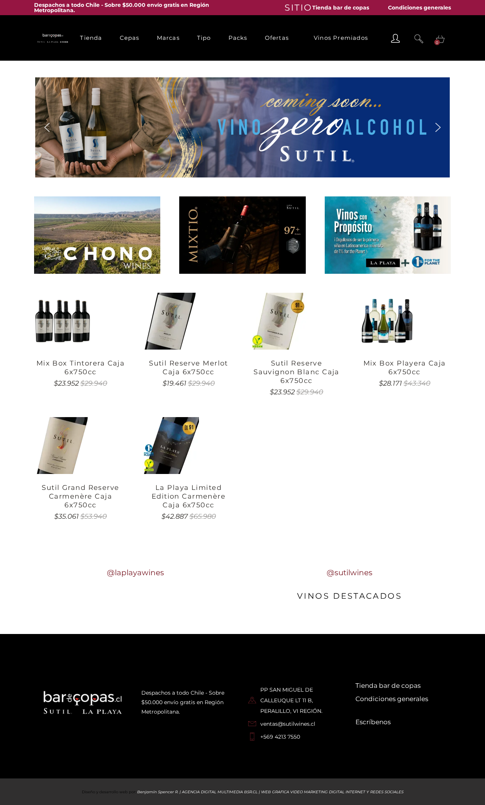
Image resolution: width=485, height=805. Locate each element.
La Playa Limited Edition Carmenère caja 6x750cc (188, 496)
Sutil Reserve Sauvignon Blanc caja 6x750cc (296, 372)
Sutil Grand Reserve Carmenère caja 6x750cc (80, 496)
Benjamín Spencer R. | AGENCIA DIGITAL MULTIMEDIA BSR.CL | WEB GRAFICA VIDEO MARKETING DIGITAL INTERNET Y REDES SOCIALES (270, 791)
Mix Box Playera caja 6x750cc (404, 367)
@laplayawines (135, 572)
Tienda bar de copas (340, 7)
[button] (47, 127)
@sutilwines (349, 572)
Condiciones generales (419, 7)
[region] (242, 127)
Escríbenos (373, 722)
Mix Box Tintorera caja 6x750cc (80, 367)
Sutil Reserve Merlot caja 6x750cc (188, 367)
